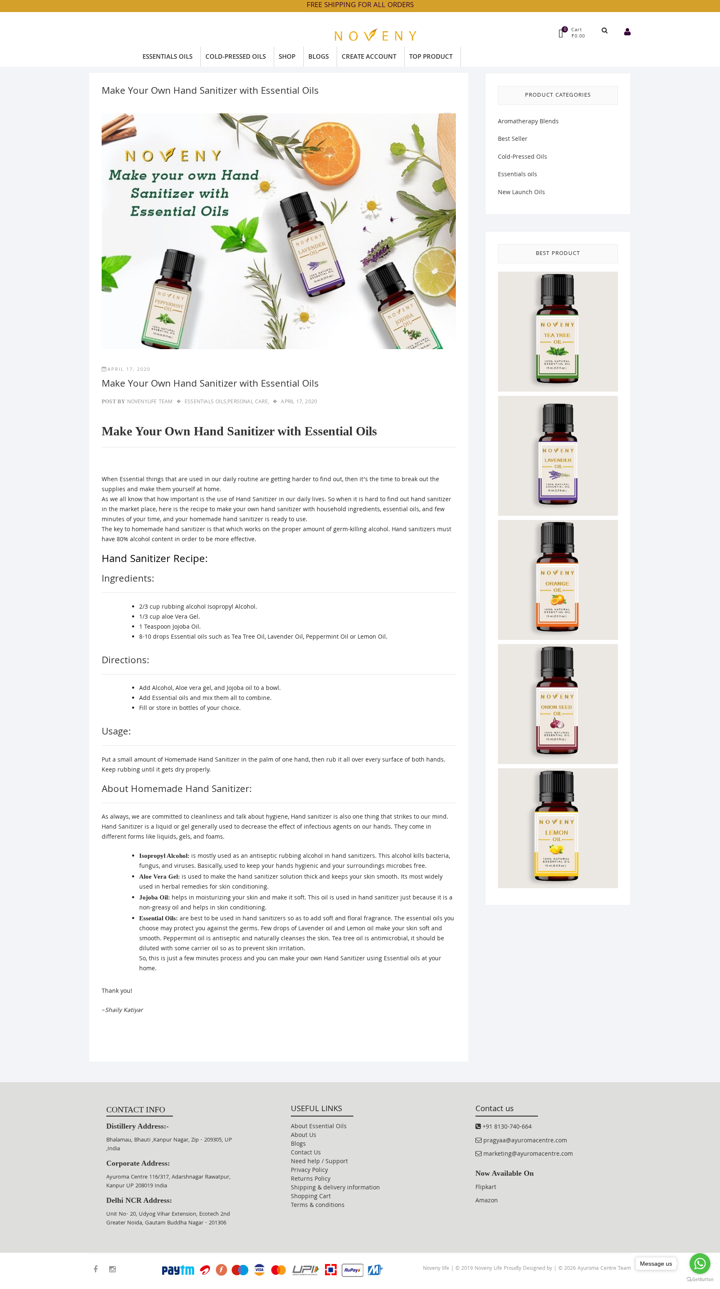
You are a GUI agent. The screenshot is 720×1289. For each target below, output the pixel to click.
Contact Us (306, 1153)
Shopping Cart (311, 1197)
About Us (303, 1136)
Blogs (298, 1144)
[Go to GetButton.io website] (700, 1280)
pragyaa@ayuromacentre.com (524, 1141)
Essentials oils (517, 175)
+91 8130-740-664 (506, 1127)
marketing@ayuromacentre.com (527, 1154)
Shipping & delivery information (335, 1188)
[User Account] (627, 33)
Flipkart (485, 1188)
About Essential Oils (319, 1127)
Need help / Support (319, 1162)
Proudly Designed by (529, 1268)
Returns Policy (310, 1179)
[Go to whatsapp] (700, 1263)
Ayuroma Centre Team (604, 1268)
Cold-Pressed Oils (522, 157)
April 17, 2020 (129, 370)
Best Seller (513, 140)
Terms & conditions (318, 1206)
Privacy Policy (309, 1171)
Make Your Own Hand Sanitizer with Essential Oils (210, 385)
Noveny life (436, 1268)
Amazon (486, 1201)
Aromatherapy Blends (528, 122)
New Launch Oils (521, 193)
